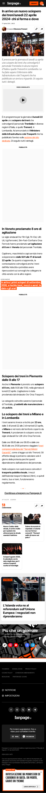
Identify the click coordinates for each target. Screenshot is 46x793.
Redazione (6, 677)
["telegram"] (33, 645)
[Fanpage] (23, 718)
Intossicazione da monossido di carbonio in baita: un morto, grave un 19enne (23, 778)
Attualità (5, 499)
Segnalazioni (17, 669)
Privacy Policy (30, 669)
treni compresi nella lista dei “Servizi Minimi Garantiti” (22, 449)
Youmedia (5, 669)
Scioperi (13, 499)
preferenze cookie (20, 677)
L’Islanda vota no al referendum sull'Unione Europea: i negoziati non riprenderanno (19, 611)
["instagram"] (10, 645)
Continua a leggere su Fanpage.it (23, 493)
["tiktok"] (4, 645)
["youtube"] (16, 645)
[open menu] (3, 3)
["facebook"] (27, 645)
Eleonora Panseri (20, 29)
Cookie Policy (7, 673)
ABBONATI (34, 3)
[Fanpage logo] (14, 3)
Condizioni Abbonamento (25, 673)
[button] (42, 29)
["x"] (21, 645)
